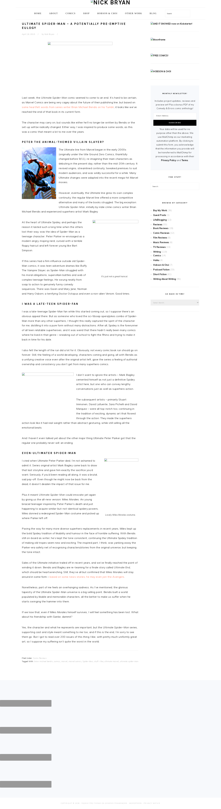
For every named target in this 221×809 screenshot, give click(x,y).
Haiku (156, 260)
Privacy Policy (168, 160)
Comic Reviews (40, 658)
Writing (157, 251)
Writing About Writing (164, 279)
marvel (64, 661)
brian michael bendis (43, 661)
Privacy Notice (152, 803)
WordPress (135, 803)
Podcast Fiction (161, 269)
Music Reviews (161, 242)
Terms (185, 160)
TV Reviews (159, 247)
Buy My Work (160, 210)
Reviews (157, 224)
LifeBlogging (160, 219)
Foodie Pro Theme (91, 803)
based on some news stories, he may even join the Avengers (87, 576)
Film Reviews (160, 237)
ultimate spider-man (129, 661)
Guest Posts (159, 215)
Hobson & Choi (161, 265)
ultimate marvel (111, 661)
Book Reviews (160, 228)
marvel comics (75, 661)
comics (57, 661)
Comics (157, 255)
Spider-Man (88, 661)
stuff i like (98, 661)
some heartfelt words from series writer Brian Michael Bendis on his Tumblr (68, 107)
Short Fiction (160, 274)
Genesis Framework (116, 803)
